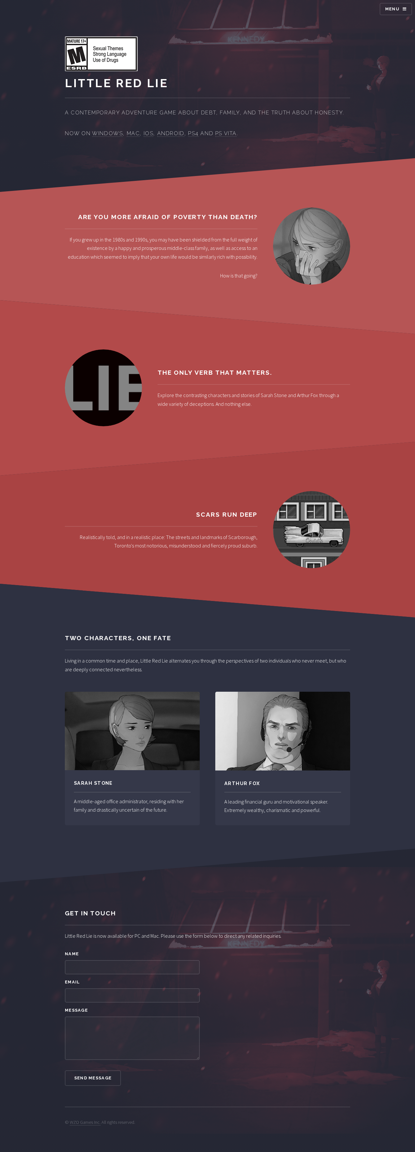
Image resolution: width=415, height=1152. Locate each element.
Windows (107, 133)
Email (72, 982)
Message (76, 1010)
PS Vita (226, 133)
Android (170, 133)
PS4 (193, 133)
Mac (133, 133)
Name (72, 953)
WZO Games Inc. (85, 1122)
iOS (149, 133)
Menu (392, 8)
